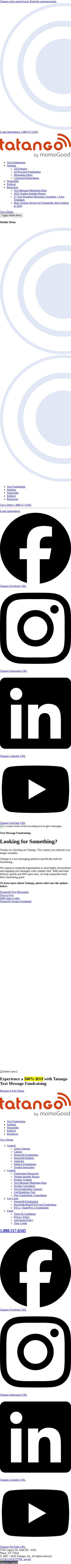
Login (3, 131)
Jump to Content (9, 1562)
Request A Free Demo (12, 1090)
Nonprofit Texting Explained (15, 901)
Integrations (14, 131)
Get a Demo (6, 211)
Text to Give (7, 895)
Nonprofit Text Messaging (14, 892)
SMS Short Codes (10, 898)
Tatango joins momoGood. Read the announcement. (28, 1)
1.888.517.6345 (29, 131)
